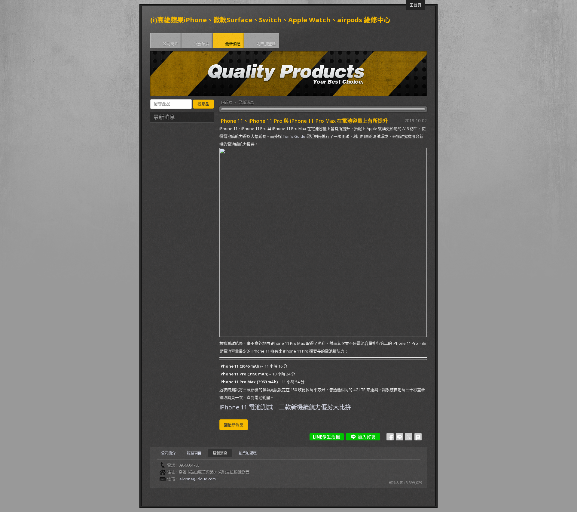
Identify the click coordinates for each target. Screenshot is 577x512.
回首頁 (227, 102)
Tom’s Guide (294, 136)
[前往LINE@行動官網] (327, 436)
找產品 (203, 104)
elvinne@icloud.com (197, 479)
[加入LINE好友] (363, 436)
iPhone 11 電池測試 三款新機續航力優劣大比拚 (285, 407)
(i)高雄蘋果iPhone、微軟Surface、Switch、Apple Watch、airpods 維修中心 (270, 19)
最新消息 (246, 102)
